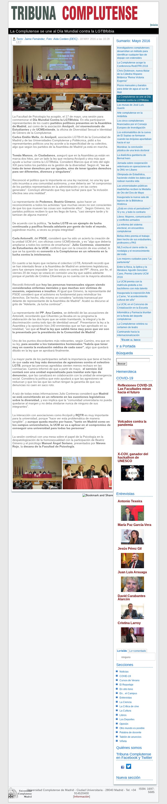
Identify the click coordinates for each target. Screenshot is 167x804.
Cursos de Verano (130, 680)
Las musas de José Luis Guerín (130, 106)
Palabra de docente (130, 732)
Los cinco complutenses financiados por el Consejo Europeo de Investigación (132, 124)
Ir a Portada (125, 346)
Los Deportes (127, 719)
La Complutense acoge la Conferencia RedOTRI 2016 (132, 64)
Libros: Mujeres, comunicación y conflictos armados (134, 218)
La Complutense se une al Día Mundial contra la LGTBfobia (134, 98)
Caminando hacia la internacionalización (128, 333)
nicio (154, 24)
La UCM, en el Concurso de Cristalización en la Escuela (132, 306)
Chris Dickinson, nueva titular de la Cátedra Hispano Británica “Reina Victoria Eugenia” (133, 75)
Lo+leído (122, 651)
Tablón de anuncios (130, 736)
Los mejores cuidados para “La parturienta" (134, 260)
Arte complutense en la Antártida (130, 114)
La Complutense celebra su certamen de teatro (132, 325)
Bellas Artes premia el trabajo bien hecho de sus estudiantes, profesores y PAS (134, 239)
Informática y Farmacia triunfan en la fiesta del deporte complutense (134, 316)
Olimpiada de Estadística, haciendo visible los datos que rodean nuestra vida (134, 178)
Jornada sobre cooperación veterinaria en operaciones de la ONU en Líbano (133, 166)
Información (81, 796)
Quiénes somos (129, 747)
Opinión (124, 723)
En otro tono (126, 689)
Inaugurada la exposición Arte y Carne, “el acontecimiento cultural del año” (133, 296)
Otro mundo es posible (132, 728)
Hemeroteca (126, 371)
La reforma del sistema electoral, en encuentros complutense (130, 228)
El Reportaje (126, 684)
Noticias (124, 671)
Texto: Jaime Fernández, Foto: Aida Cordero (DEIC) (46, 38)
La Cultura (125, 710)
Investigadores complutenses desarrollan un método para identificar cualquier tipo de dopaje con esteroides (133, 52)
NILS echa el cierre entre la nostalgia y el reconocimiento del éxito (133, 251)
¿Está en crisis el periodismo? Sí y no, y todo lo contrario (133, 210)
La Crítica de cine (129, 706)
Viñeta (123, 741)
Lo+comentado (137, 651)
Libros (123, 715)
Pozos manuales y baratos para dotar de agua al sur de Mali (132, 89)
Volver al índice (131, 339)
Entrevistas (125, 494)
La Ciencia (126, 702)
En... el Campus (128, 693)
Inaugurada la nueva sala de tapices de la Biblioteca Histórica (133, 200)
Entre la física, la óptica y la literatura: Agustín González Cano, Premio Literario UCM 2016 (132, 272)
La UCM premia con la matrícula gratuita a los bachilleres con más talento (132, 285)
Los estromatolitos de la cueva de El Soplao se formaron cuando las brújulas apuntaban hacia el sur (134, 137)
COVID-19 (124, 378)
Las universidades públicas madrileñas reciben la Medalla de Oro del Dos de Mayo (134, 189)
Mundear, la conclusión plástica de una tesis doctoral (133, 149)
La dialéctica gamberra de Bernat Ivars (131, 157)
